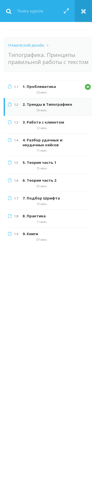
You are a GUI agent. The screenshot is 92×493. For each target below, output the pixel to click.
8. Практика (34, 215)
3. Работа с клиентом (43, 122)
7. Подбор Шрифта (41, 198)
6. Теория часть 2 (39, 180)
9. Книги (30, 233)
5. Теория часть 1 (39, 162)
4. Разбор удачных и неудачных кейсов (42, 142)
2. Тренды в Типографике (47, 104)
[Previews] (88, 87)
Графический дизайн (26, 45)
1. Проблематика (39, 86)
